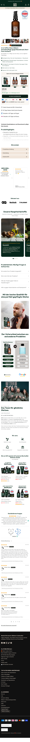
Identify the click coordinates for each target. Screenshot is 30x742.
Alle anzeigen (15, 459)
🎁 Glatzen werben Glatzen (6, 651)
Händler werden (4, 662)
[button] (4, 45)
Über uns (3, 694)
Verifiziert (14, 536)
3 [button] (15, 621)
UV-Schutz (3, 682)
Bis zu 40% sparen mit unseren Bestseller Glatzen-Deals (15, 456)
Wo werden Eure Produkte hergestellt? (11, 271)
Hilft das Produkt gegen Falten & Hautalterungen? (9, 281)
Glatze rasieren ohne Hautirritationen (8, 672)
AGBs (2, 703)
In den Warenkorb (15, 96)
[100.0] (18, 531)
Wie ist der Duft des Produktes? (9, 276)
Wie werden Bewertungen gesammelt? (9, 625)
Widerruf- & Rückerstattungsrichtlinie (8, 699)
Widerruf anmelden (5, 711)
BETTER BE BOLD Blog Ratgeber (8, 654)
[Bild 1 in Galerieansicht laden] (15, 24)
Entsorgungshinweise (5, 707)
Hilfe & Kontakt (4, 658)
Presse (2, 660)
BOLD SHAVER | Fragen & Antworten (8, 652)
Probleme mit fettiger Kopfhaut (7, 676)
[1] (13, 258)
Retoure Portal (5, 709)
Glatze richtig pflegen (5, 674)
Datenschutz (3, 701)
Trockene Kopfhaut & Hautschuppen (8, 678)
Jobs (2, 696)
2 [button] (13, 621)
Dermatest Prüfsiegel (5, 685)
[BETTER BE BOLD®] (15, 4)
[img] (5, 171)
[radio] (6, 82)
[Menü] (1, 4)
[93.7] (11, 531)
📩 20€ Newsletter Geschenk (7, 664)
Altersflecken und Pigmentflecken (8, 680)
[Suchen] (4, 4)
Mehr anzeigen (15, 144)
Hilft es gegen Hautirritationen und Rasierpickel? (13, 287)
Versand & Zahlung (5, 697)
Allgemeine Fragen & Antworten (7, 656)
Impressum (3, 705)
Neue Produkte (4, 684)
